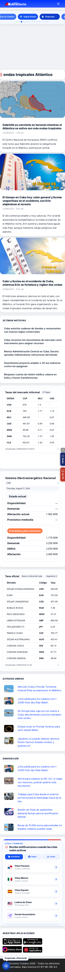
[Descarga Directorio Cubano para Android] (32, 944)
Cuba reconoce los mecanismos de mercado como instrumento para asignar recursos (33, 341)
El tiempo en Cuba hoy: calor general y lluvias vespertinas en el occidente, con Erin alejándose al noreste (32, 201)
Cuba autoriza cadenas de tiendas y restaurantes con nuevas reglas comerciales (32, 330)
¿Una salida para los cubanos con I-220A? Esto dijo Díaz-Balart (37, 700)
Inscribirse (15, 857)
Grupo (52, 857)
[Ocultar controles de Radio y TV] (63, 450)
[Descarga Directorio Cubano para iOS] (12, 944)
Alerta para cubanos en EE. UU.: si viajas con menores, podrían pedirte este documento (40, 782)
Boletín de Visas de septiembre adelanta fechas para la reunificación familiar (38, 813)
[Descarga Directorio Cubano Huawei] (32, 951)
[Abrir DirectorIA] (6, 966)
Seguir (34, 857)
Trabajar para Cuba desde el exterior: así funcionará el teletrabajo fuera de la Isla (39, 798)
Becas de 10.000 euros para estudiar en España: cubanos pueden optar (40, 827)
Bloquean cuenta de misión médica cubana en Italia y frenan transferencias (30, 376)
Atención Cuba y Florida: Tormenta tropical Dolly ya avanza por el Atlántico (39, 688)
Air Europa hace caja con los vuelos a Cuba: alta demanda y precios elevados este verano (39, 714)
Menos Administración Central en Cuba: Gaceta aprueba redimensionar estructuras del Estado (31, 353)
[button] (62, 459)
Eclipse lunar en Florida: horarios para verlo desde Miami (39, 728)
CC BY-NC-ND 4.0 (47, 966)
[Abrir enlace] (10, 688)
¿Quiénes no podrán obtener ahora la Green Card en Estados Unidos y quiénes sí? (38, 742)
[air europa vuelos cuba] (10, 713)
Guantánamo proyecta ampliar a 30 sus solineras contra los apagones (32, 364)
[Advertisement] (32, 47)
